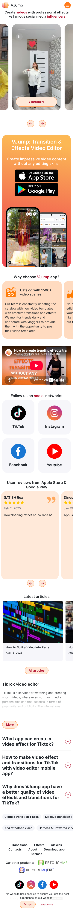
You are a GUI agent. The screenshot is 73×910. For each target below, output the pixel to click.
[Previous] (30, 123)
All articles (37, 670)
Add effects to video (18, 828)
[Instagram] (31, 884)
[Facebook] (43, 884)
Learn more (36, 101)
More (10, 724)
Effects (39, 845)
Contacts (15, 849)
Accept (28, 904)
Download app (54, 849)
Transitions (19, 845)
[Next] (42, 123)
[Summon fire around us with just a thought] (23, 237)
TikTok (18, 426)
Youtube (54, 465)
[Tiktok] (20, 884)
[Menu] (67, 5)
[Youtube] (53, 884)
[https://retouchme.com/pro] (36, 870)
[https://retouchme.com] (52, 862)
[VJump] (12, 5)
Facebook (18, 465)
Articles (56, 845)
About (32, 849)
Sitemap (36, 854)
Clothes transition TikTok (21, 816)
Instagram (54, 426)
